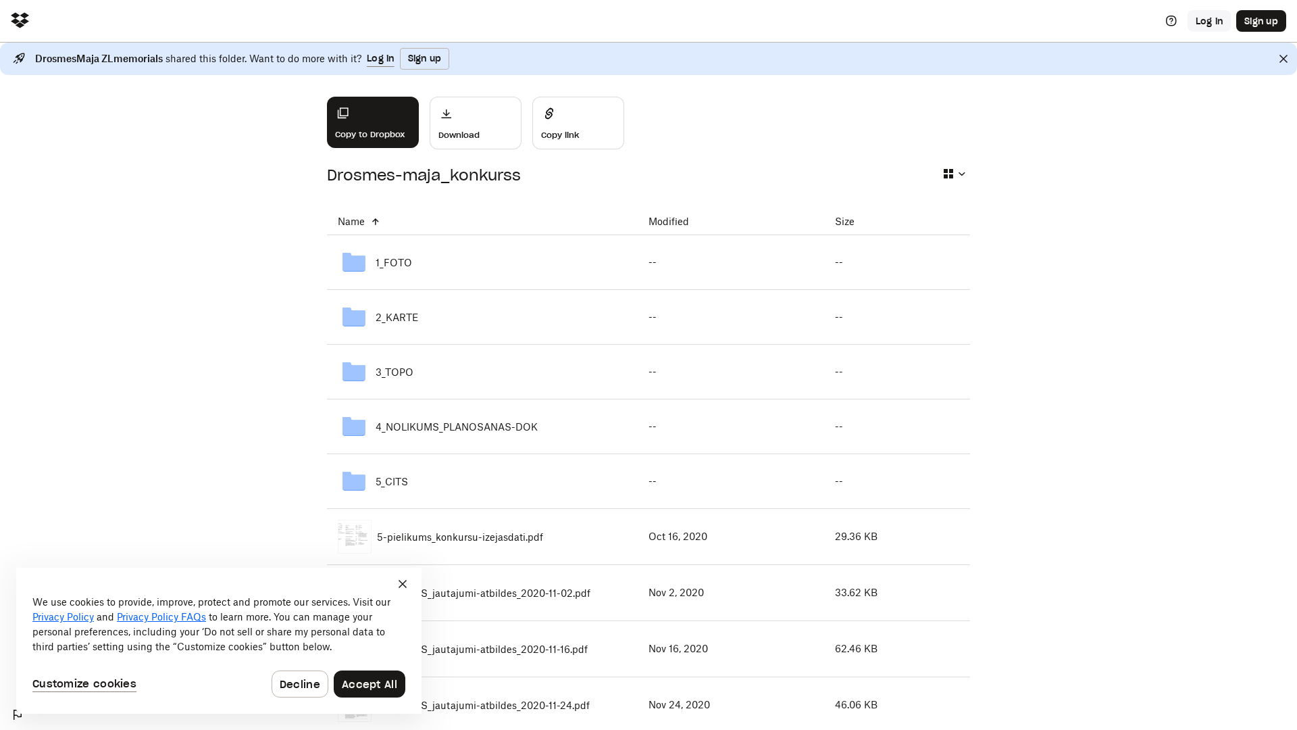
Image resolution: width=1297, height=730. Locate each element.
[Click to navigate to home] (20, 21)
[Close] (1283, 59)
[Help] (1171, 21)
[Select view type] (954, 174)
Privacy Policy (63, 617)
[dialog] (219, 641)
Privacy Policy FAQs (161, 617)
